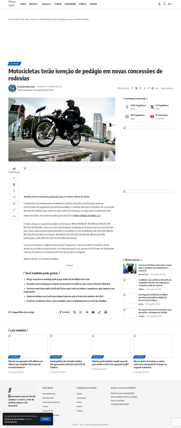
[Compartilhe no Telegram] (144, 88)
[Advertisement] (90, 40)
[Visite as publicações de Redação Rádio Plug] (12, 88)
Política (141, 289)
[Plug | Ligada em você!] (12, 4)
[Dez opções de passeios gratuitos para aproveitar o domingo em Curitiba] (129, 313)
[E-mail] (14, 204)
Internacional (143, 274)
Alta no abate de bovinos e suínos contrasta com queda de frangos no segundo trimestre (150, 364)
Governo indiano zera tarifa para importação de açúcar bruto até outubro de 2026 (65, 296)
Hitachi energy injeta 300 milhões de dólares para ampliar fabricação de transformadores (25, 364)
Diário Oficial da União (85, 215)
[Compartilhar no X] (136, 88)
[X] (160, 106)
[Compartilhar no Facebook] (132, 88)
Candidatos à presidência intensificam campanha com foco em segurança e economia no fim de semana (154, 283)
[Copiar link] (148, 88)
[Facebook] (135, 106)
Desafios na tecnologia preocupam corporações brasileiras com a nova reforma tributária (68, 284)
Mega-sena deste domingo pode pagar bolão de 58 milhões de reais (58, 279)
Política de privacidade (14, 419)
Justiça (140, 304)
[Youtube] (160, 116)
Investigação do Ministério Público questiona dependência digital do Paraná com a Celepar (153, 297)
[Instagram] (135, 116)
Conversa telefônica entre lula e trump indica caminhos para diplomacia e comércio (155, 268)
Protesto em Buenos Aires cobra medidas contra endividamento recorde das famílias (66, 301)
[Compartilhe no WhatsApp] (140, 88)
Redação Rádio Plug (26, 86)
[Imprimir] (152, 88)
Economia (14, 64)
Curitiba (141, 316)
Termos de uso (11, 422)
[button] (45, 419)
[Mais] (157, 88)
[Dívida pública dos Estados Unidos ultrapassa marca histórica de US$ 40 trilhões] (69, 346)
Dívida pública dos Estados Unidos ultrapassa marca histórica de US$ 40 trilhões (67, 364)
